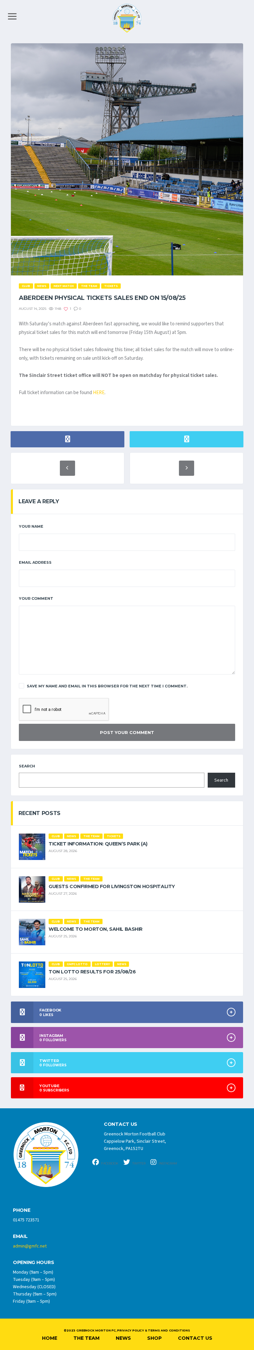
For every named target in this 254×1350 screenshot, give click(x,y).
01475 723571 (26, 1220)
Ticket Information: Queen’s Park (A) (98, 844)
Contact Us (195, 1338)
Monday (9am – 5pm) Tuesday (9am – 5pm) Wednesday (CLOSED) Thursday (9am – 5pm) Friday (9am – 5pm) (35, 1287)
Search (27, 766)
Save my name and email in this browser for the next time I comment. (107, 686)
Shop (154, 1338)
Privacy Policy (130, 1330)
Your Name (31, 526)
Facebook (109, 1163)
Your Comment (36, 598)
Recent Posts (40, 813)
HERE (99, 392)
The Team (86, 1338)
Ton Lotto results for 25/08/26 (92, 972)
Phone (21, 1210)
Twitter (139, 1163)
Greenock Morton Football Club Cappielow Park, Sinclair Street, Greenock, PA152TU (135, 1141)
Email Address (35, 562)
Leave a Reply (39, 501)
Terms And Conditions (169, 1330)
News (123, 1338)
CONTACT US (120, 1124)
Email (20, 1236)
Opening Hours (33, 1262)
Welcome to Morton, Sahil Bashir (96, 929)
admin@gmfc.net (30, 1246)
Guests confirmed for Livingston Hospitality (112, 886)
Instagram (167, 1163)
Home (49, 1338)
